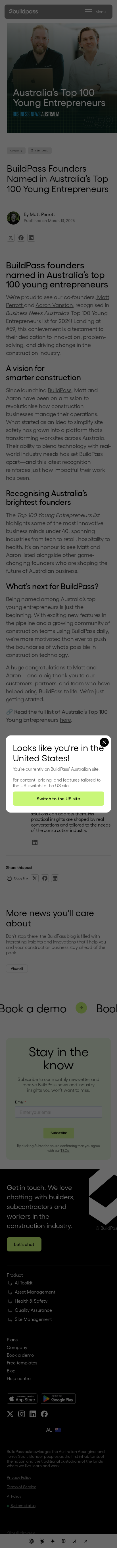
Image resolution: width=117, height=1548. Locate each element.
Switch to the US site (58, 798)
